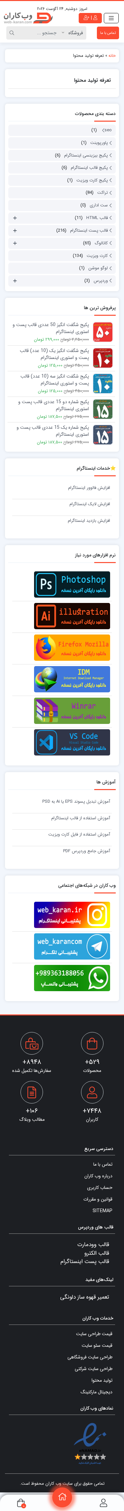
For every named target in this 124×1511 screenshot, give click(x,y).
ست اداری (99, 205)
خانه (112, 55)
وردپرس (101, 280)
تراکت (102, 192)
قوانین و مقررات (97, 1199)
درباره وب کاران (98, 1176)
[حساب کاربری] (103, 1503)
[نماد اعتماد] (90, 1444)
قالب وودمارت (93, 1244)
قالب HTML (97, 217)
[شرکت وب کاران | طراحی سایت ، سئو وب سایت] (28, 18)
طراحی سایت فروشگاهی (89, 1357)
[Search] (13, 33)
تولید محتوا (102, 1380)
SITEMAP (102, 1211)
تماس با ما (108, 33)
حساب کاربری (99, 1187)
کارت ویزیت (97, 255)
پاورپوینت (99, 142)
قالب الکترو (96, 1253)
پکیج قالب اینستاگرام (89, 167)
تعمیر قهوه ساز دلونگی (84, 1297)
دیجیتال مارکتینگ (96, 1392)
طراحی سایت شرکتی (93, 1368)
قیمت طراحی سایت (94, 1333)
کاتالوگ (101, 243)
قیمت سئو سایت (97, 1345)
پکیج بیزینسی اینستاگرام (86, 155)
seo (108, 130)
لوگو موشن (98, 268)
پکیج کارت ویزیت (92, 180)
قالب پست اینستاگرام (89, 230)
